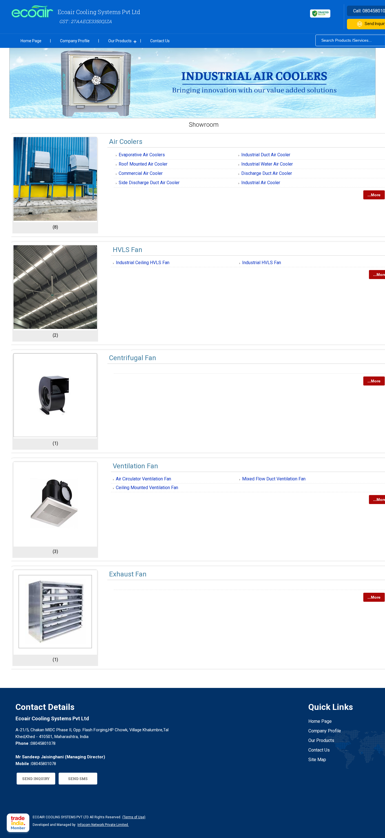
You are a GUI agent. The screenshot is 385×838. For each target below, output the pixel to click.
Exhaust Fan (128, 574)
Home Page (31, 41)
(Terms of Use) (133, 817)
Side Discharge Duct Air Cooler (149, 182)
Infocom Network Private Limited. (103, 825)
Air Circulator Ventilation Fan (143, 479)
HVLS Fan (127, 250)
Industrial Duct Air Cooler (265, 154)
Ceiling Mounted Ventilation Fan (147, 487)
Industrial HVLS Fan (261, 262)
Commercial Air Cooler (141, 173)
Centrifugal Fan (132, 358)
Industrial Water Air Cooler (267, 164)
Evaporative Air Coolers (142, 154)
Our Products (120, 41)
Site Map (317, 759)
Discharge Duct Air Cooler (266, 173)
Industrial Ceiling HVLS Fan (142, 262)
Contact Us (160, 41)
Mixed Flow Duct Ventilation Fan (274, 479)
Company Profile (75, 41)
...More (374, 195)
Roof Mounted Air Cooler (143, 164)
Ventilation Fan (135, 466)
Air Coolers (125, 142)
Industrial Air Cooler (260, 182)
